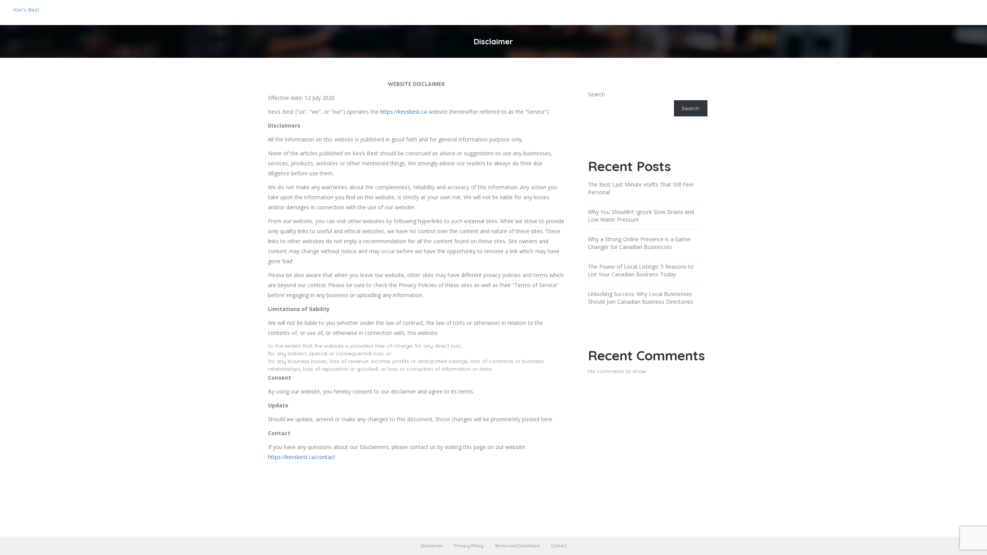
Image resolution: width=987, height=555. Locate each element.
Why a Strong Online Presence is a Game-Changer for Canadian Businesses (640, 243)
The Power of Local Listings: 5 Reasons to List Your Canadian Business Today (641, 270)
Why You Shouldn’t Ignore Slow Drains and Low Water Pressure (641, 215)
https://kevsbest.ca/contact (301, 457)
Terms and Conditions (517, 545)
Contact (559, 545)
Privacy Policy (468, 545)
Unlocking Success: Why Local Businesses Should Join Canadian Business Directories (640, 297)
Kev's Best (26, 9)
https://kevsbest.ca (403, 111)
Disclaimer (432, 545)
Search (596, 94)
